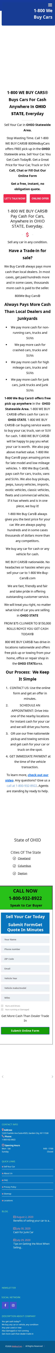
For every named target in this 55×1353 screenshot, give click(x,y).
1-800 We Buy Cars (44, 13)
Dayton (22, 873)
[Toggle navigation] (50, 5)
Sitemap (7, 1193)
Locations (8, 1200)
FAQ (5, 1180)
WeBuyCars (17, 1346)
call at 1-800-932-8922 (22, 786)
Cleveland (24, 858)
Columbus (24, 866)
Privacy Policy (9, 1186)
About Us (7, 1173)
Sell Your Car (9, 1166)
